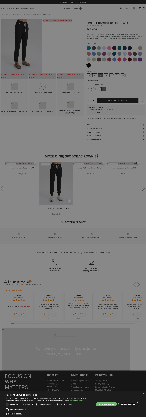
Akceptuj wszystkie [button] (106, 404)
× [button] (143, 394)
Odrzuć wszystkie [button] (128, 404)
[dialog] (73, 404)
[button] (49, 414)
